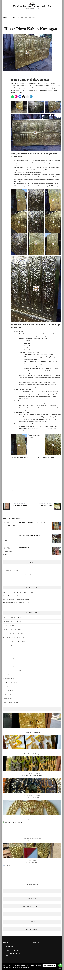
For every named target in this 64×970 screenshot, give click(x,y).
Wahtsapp (27, 340)
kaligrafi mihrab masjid (8, 538)
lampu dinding (7, 658)
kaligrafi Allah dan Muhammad (13, 641)
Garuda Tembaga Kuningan (11, 621)
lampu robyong (8, 666)
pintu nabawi (8, 698)
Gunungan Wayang (8, 625)
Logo (4, 674)
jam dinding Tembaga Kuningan (12, 637)
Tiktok (26, 347)
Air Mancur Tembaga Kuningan (12, 617)
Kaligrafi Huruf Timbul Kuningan (32, 754)
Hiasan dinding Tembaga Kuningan (13, 633)
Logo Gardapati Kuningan (9, 606)
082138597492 (9, 567)
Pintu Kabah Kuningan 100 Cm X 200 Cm (32, 732)
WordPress (30, 967)
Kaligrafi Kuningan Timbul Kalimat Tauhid (32, 775)
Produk (29, 23)
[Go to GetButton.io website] (60, 968)
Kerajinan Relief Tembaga (9, 595)
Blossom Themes (15, 967)
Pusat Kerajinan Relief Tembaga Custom (13, 599)
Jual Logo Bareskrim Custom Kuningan (13, 602)
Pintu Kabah (22, 23)
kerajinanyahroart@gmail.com (13, 570)
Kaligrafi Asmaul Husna (10, 645)
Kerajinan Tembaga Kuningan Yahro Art (32, 6)
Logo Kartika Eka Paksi (32, 862)
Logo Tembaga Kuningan (32, 884)
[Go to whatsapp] (60, 965)
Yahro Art (13, 83)
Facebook (27, 345)
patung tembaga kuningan (7, 552)
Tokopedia (27, 350)
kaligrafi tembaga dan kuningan (13, 653)
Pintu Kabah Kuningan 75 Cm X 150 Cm (31, 522)
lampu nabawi (7, 662)
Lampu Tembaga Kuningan (11, 670)
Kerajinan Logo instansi (32, 819)
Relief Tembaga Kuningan (12, 702)
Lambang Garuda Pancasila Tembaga (32, 840)
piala (4, 686)
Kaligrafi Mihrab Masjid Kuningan (29, 535)
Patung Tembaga (23, 547)
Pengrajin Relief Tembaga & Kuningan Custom (14, 592)
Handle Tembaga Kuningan (11, 629)
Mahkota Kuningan (9, 678)
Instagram (27, 343)
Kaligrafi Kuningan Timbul (32, 797)
